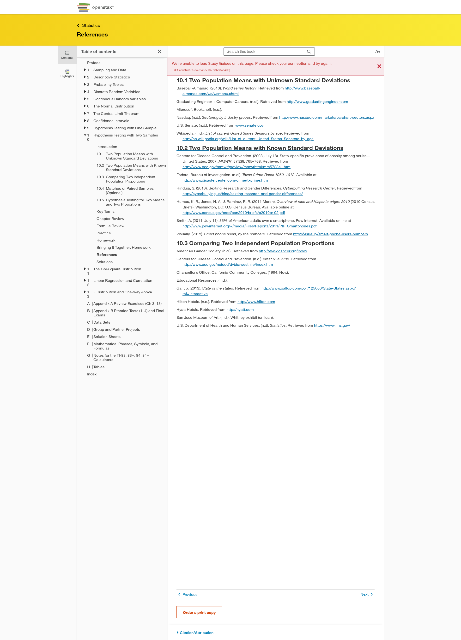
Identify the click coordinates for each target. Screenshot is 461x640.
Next (364, 594)
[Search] (309, 52)
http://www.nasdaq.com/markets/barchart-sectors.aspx (326, 117)
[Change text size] (377, 52)
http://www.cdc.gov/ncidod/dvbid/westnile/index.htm (227, 264)
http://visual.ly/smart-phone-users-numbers (330, 233)
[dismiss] (379, 66)
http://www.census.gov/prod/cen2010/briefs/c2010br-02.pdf (233, 212)
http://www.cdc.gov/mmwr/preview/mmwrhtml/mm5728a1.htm (236, 166)
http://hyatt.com (240, 309)
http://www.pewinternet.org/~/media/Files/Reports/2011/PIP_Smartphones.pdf (249, 226)
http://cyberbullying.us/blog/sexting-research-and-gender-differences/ (242, 193)
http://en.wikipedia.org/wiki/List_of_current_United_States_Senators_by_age (248, 138)
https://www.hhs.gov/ (332, 325)
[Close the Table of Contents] (160, 51)
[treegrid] (122, 218)
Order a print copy (199, 612)
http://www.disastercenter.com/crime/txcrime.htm (225, 180)
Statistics (91, 25)
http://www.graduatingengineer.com (317, 101)
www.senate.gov (249, 125)
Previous (189, 594)
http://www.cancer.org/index (283, 251)
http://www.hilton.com (256, 301)
